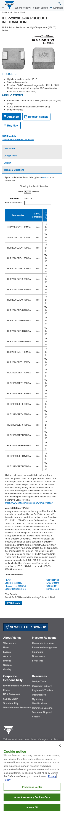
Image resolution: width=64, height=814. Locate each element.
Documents (9, 148)
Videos (36, 716)
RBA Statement (11, 694)
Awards (7, 656)
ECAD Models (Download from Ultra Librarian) (18, 137)
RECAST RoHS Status (15, 585)
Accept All (32, 807)
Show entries (28, 191)
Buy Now (12, 125)
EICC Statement (54, 582)
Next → (28, 198)
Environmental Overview (16, 685)
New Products (39, 703)
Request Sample (37, 116)
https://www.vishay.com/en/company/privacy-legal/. (29, 502)
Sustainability (10, 703)
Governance (38, 656)
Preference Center (32, 787)
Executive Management (44, 647)
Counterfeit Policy (54, 585)
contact (45, 177)
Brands (7, 660)
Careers (7, 664)
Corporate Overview (43, 643)
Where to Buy (22, 7)
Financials (37, 651)
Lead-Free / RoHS (13, 582)
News (6, 647)
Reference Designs (42, 707)
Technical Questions (14, 169)
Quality (7, 162)
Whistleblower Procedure (17, 707)
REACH (8, 579)
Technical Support (42, 712)
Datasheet (12, 117)
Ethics (6, 690)
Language (58, 8)
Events (7, 651)
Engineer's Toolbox (42, 690)
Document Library (42, 686)
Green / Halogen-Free (15, 588)
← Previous (13, 198)
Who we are (9, 643)
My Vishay (37, 699)
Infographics (39, 694)
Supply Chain (10, 698)
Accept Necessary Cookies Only (32, 797)
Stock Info (37, 660)
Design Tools (10, 155)
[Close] (60, 746)
